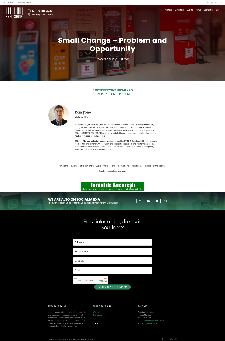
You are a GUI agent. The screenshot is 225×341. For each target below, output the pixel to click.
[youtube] (157, 201)
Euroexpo (83, 339)
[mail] (165, 201)
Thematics (97, 315)
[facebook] (140, 201)
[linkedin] (148, 201)
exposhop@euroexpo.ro (23, 2)
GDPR (96, 324)
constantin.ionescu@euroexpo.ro (151, 320)
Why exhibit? (98, 312)
